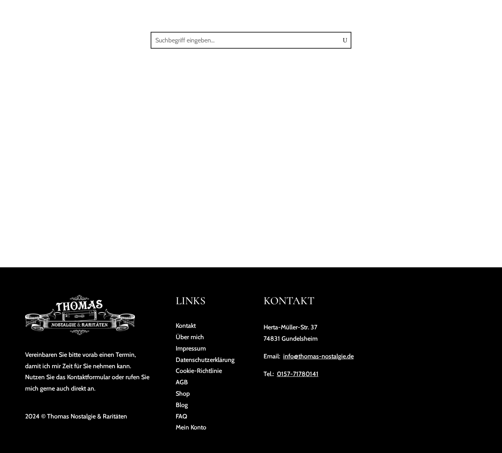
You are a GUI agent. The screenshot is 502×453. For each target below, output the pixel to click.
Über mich (246, 15)
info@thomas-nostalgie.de (318, 356)
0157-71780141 (297, 374)
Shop (214, 15)
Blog (351, 15)
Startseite (183, 15)
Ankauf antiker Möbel (302, 15)
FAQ (409, 15)
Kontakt (381, 15)
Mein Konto (440, 15)
